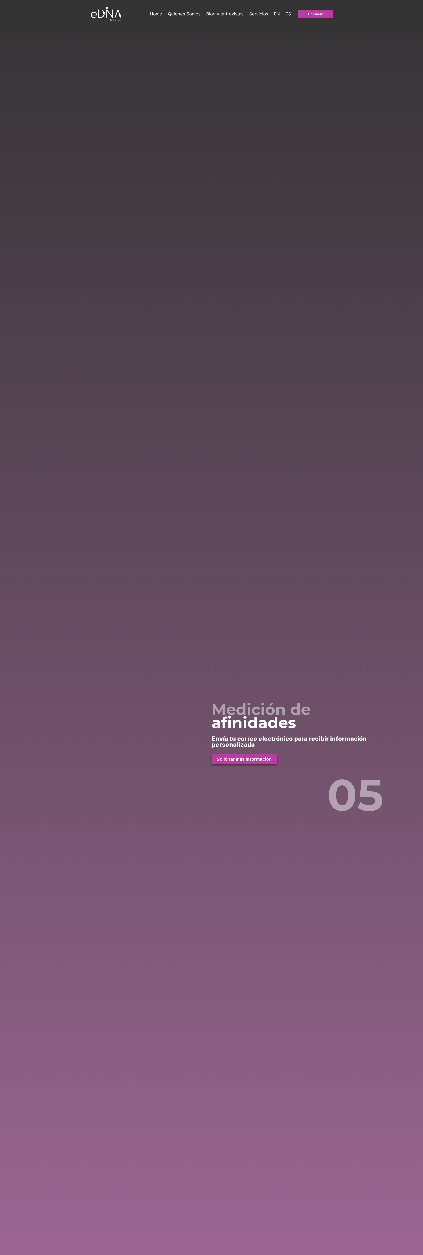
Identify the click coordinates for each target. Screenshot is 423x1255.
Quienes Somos (184, 14)
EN (277, 14)
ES (288, 14)
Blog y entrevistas (224, 14)
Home (156, 14)
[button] (315, 14)
